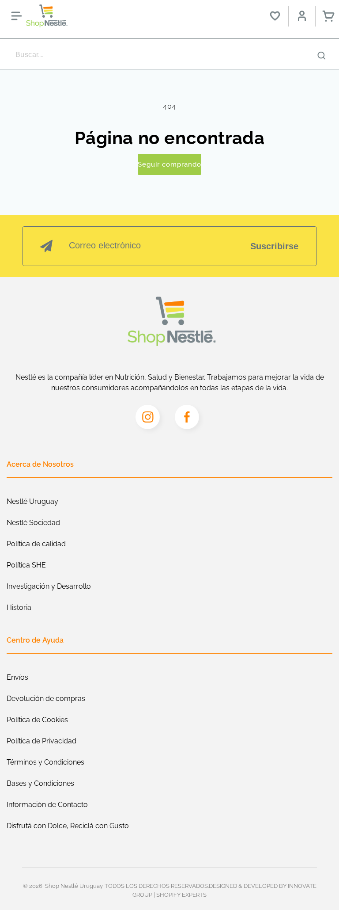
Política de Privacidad (41, 741)
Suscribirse (274, 246)
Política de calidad (36, 544)
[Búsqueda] (321, 55)
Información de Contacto (47, 804)
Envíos (17, 677)
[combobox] (169, 55)
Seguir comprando (169, 164)
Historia (19, 607)
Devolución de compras (46, 698)
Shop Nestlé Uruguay (74, 885)
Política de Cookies (37, 720)
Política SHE (26, 565)
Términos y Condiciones (45, 762)
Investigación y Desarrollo (49, 586)
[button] (16, 16)
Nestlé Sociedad (33, 522)
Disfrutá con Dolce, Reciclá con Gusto (68, 826)
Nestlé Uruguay (32, 501)
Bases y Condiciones (40, 783)
